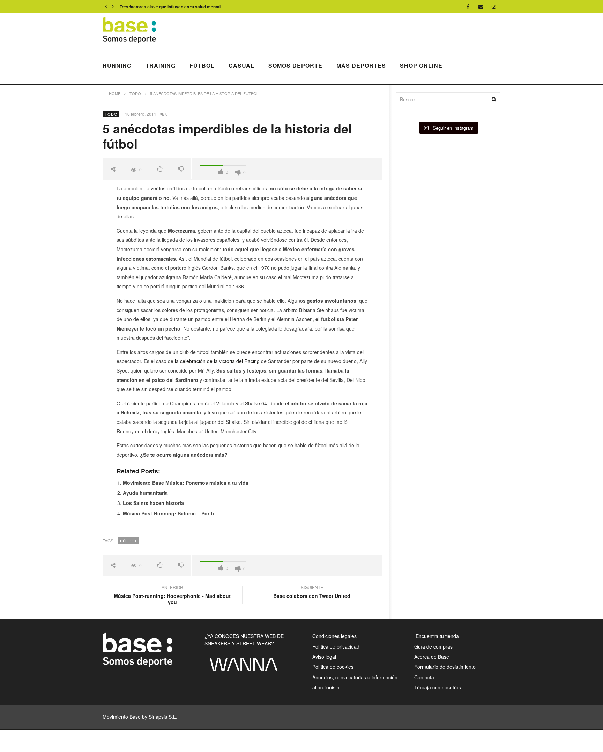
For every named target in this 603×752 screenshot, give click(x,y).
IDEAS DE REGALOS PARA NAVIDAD (157, 6)
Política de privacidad (335, 646)
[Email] (481, 6)
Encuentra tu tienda (436, 635)
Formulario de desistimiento (445, 666)
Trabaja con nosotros (437, 687)
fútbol (128, 540)
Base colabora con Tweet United (311, 592)
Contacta (424, 677)
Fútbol (202, 66)
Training (161, 66)
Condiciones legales (334, 635)
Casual (241, 66)
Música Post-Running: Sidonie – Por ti (168, 513)
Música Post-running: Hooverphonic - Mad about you (172, 596)
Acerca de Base (431, 656)
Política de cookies (332, 666)
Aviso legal (324, 656)
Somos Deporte (295, 66)
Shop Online (421, 66)
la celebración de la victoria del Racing (217, 360)
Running (117, 66)
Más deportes (361, 66)
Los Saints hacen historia (153, 502)
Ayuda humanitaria (145, 492)
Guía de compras (433, 646)
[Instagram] (493, 6)
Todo (111, 114)
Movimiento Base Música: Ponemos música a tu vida (185, 482)
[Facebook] (468, 6)
